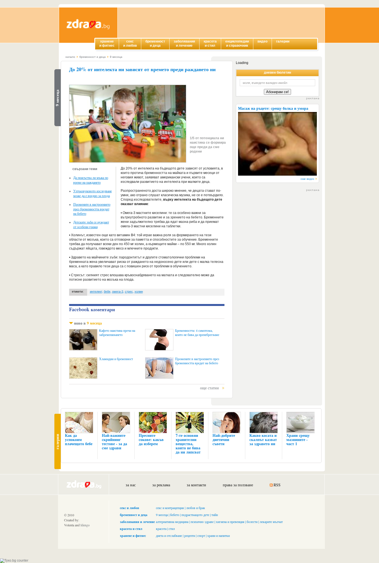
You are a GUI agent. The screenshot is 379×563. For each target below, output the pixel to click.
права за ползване (238, 485)
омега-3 (117, 291)
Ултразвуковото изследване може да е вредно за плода (92, 193)
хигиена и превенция (230, 521)
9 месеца (116, 56)
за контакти (196, 485)
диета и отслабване (169, 535)
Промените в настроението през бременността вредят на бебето (91, 209)
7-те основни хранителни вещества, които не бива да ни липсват (188, 443)
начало (70, 56)
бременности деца (155, 43)
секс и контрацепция (170, 507)
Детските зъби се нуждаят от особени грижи (91, 224)
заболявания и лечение (137, 521)
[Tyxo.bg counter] (14, 560)
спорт (201, 535)
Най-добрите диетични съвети (224, 439)
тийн (214, 514)
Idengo (85, 525)
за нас (131, 485)
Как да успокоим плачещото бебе (78, 439)
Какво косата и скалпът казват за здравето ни (263, 439)
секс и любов (129, 507)
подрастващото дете (195, 514)
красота (161, 528)
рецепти (189, 535)
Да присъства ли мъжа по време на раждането (90, 180)
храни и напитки (218, 535)
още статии (209, 387)
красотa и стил (131, 528)
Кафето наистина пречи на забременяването (117, 332)
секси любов (130, 43)
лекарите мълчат (271, 521)
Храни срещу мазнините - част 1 (298, 439)
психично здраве (202, 521)
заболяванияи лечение (184, 43)
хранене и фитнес (133, 535)
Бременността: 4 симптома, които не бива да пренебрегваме (197, 332)
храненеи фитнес (107, 43)
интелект (96, 291)
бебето (174, 514)
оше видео (307, 178)
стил (172, 528)
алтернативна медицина (172, 521)
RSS (277, 485)
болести (252, 521)
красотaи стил (210, 43)
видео (262, 41)
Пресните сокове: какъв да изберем (151, 439)
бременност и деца (92, 56)
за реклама (161, 485)
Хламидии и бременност (116, 359)
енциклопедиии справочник (237, 43)
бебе (107, 291)
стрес (129, 291)
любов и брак (195, 507)
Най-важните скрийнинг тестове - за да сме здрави (114, 441)
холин (139, 291)
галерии (282, 41)
